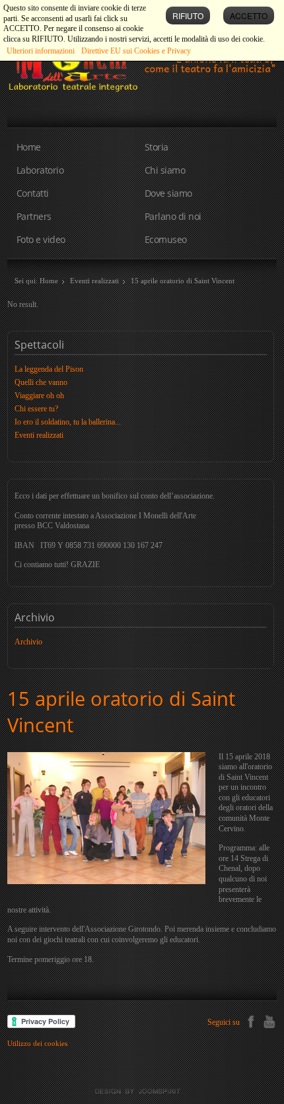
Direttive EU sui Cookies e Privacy (136, 50)
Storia (156, 147)
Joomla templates (142, 1091)
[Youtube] (269, 1020)
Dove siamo (168, 193)
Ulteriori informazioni (41, 50)
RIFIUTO (187, 15)
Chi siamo (165, 170)
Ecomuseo (166, 239)
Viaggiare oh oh (39, 395)
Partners (34, 216)
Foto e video (41, 239)
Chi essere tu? (36, 408)
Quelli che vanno (41, 382)
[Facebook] (250, 1020)
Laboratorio (40, 170)
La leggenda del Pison (49, 369)
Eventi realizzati (94, 281)
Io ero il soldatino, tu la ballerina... (68, 422)
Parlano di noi (173, 216)
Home (29, 147)
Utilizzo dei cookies (37, 1043)
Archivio (28, 641)
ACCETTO (248, 15)
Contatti (33, 193)
